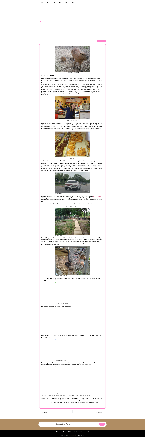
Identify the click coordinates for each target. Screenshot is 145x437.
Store (66, 2)
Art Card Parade (97, 196)
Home (41, 2)
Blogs (54, 2)
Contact (72, 2)
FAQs (60, 2)
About (48, 2)
